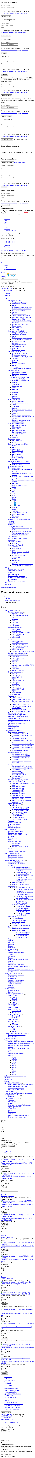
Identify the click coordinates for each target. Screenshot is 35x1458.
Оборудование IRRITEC (16, 541)
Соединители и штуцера (16, 952)
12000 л (14, 1060)
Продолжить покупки (7, 162)
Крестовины (12, 947)
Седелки (11, 939)
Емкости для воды (14, 468)
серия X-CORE (17, 675)
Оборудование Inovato (15, 370)
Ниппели (11, 942)
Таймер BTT (16, 694)
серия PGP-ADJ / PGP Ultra (20, 615)
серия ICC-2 (16, 682)
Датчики (11, 696)
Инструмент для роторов (20, 750)
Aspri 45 (14, 1002)
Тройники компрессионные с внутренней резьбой (24, 893)
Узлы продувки (13, 536)
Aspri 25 (14, 999)
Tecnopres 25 (16, 1018)
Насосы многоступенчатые (16, 1035)
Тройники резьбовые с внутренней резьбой (23, 907)
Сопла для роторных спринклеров (23, 651)
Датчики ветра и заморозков (21, 699)
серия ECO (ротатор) (18, 636)
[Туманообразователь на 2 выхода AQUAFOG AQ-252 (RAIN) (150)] (17, 1202)
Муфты (10, 865)
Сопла (10, 639)
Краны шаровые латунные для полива (20, 1084)
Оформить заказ (19, 162)
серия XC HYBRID (18, 689)
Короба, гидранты (14, 439)
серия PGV (15, 656)
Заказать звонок (6, 250)
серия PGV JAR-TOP (18, 658)
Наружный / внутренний (20, 846)
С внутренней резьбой (19, 920)
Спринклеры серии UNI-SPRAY (22, 757)
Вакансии (7, 1382)
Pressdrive (15, 1024)
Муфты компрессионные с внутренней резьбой (24, 873)
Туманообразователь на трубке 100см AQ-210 (15, 1284)
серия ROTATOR (17, 641)
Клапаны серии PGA (18, 795)
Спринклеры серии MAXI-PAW (22, 745)
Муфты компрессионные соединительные (24, 880)
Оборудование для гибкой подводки (19, 1105)
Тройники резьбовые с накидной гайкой (23, 910)
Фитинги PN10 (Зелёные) (16, 863)
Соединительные (17, 918)
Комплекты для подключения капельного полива (21, 797)
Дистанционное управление (17, 714)
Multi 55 (14, 1006)
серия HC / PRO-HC (18, 680)
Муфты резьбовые (18, 882)
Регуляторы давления (15, 822)
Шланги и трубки (14, 951)
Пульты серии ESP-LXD (19, 812)
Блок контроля (13, 1021)
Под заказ (4, 1304)
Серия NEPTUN (13, 1009)
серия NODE (16, 685)
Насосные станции (14, 1026)
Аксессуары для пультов (19, 819)
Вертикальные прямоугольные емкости (20, 1041)
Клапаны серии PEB (18, 793)
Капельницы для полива (16, 975)
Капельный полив (14, 399)
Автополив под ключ (15, 571)
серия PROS (16, 629)
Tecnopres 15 (16, 1016)
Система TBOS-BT (18, 817)
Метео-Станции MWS (19, 709)
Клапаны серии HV (18, 792)
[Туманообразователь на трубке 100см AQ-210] (16, 1282)
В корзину (4, 1194)
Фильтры (11, 521)
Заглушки (11, 927)
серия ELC (15, 673)
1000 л (14, 1057)
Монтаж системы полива (12, 1407)
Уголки (10, 954)
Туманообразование (14, 983)
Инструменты (12, 725)
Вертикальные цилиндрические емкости (21, 1043)
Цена (2, 1122)
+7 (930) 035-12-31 (6, 290)
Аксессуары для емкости (16, 1053)
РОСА (6, 222)
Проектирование (13, 574)
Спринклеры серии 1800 (20, 754)
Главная (7, 597)
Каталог (7, 219)
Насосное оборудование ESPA (18, 444)
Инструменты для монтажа (16, 964)
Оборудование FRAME (15, 545)
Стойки (10, 961)
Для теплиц (8, 1151)
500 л (13, 1069)
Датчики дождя (17, 697)
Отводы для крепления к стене (22, 925)
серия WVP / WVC (18, 687)
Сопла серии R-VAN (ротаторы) (22, 766)
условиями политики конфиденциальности (14, 13)
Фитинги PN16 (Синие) (15, 862)
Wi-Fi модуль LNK (18, 805)
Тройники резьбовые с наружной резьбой (23, 914)
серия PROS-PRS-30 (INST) (20, 632)
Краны (10, 839)
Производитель (6, 1140)
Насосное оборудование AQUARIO (19, 461)
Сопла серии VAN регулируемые (22, 768)
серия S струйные (17, 649)
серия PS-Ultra (16, 631)
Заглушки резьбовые (18, 930)
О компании (8, 1377)
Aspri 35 (14, 1000)
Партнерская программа (16, 569)
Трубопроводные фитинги (12, 1394)
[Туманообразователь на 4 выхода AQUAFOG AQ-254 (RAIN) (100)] (17, 1161)
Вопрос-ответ (12, 579)
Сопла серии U (17, 778)
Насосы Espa (8, 1395)
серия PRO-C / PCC (18, 677)
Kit (13, 1023)
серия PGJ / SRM (17, 613)
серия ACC (15, 684)
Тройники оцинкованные (16, 1088)
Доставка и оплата (10, 230)
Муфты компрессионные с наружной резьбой (24, 876)
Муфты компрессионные (20, 867)
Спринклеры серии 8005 (20, 738)
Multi (13, 1029)
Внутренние (16, 843)
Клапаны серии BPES (19, 788)
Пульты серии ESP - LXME (20, 807)
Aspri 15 (14, 997)
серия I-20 (15, 617)
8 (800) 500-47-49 (6, 288)
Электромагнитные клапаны (17, 655)
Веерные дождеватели (15, 627)
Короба (10, 992)
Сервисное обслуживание (16, 576)
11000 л (14, 1059)
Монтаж (10, 572)
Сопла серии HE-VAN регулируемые (19, 770)
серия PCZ (15, 663)
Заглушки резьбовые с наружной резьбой (23, 936)
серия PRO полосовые (19, 644)
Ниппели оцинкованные (16, 1089)
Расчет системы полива (18, 250)
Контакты (7, 224)
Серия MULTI (13, 1004)
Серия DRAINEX (13, 1019)
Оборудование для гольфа (16, 723)
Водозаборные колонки (15, 466)
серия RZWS (16, 637)
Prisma (14, 1031)
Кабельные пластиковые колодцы (19, 519)
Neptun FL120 (16, 1011)
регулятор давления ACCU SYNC (23, 665)
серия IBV (15, 661)
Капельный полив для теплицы (18, 959)
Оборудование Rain (14, 351)
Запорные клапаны (18, 670)
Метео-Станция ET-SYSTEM (21, 711)
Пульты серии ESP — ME (20, 810)
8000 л (14, 1074)
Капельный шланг (14, 824)
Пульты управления (14, 672)
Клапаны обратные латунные (17, 1086)
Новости (7, 229)
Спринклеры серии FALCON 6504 (23, 744)
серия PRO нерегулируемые (21, 646)
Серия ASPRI (12, 995)
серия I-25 (15, 619)
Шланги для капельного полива (18, 1115)
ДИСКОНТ (12, 728)
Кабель (10, 524)
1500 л (14, 1062)
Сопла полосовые (17, 776)
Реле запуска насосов (15, 713)
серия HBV (15, 668)
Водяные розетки (13, 726)
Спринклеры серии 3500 (20, 733)
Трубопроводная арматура (16, 526)
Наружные (15, 845)
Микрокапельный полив (16, 423)
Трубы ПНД (12, 523)
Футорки (11, 940)
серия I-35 (15, 620)
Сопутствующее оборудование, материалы (18, 1093)
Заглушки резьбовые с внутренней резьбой (23, 933)
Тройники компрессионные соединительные (24, 900)
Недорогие (15, 625)
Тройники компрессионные (21, 887)
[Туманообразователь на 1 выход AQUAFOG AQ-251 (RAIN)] (17, 1244)
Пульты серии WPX (18, 814)
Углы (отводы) (13, 917)
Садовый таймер (17, 815)
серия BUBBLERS (18, 648)
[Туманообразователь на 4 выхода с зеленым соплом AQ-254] (17, 1346)
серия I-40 (15, 622)
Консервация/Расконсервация (17, 577)
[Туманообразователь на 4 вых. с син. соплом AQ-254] (17, 1311)
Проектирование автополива (13, 1404)
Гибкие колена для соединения (18, 653)
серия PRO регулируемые (20, 643)
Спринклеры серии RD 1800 (21, 756)
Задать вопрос (5, 1412)
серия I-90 (15, 624)
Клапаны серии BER (18, 786)
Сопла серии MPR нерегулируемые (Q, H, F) (20, 773)
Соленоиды (12, 1108)
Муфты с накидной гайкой (20, 884)
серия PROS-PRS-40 (18, 634)
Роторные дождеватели (15, 612)
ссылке (26, 212)
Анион (10, 1055)
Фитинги (11, 850)
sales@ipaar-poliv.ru (7, 1419)
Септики (11, 1052)
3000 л (14, 1065)
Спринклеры (12, 1112)
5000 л (14, 1071)
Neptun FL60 (16, 1012)
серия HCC (15, 691)
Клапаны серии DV (18, 790)
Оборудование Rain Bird (16, 331)
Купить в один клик (7, 1196)
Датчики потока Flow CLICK (21, 704)
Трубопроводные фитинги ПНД (18, 377)
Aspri (13, 1028)
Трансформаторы (17, 692)
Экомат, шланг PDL (14, 718)
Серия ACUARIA (14, 1007)
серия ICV (15, 660)
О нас (6, 227)
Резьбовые (15, 923)
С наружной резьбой (18, 922)
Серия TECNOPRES (15, 1014)
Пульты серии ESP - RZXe (20, 809)
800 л (13, 1072)
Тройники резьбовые (19, 905)
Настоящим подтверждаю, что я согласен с (15, 12)
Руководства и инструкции (16, 581)
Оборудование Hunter (15, 300)
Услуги (6, 220)
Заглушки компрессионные (20, 928)
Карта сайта (8, 1385)
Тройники (11, 886)
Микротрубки (12, 976)
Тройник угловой (21, 903)
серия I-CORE (16, 679)
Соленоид (15, 667)
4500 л (14, 1067)
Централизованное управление (18, 716)
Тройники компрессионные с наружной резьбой (24, 897)
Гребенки (11, 944)
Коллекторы (12, 978)
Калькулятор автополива (12, 1405)
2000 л (14, 1064)
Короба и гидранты (14, 827)
